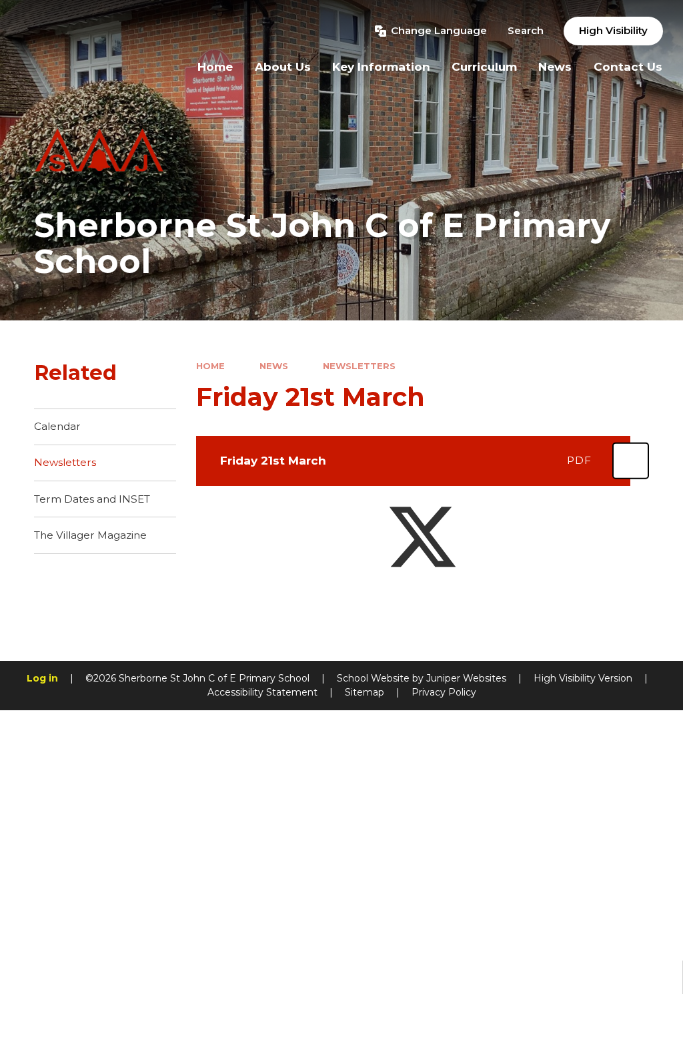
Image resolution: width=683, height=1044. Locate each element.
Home (210, 365)
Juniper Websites (466, 678)
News (273, 365)
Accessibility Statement (262, 692)
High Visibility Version (583, 678)
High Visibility (613, 30)
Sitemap (364, 692)
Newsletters (359, 365)
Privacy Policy (444, 692)
